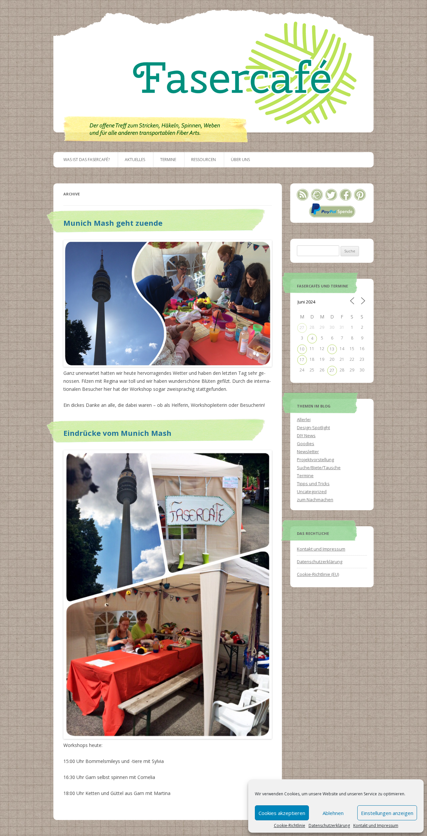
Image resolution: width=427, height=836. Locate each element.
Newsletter (308, 452)
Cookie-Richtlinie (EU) (318, 574)
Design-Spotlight (313, 428)
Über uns (240, 159)
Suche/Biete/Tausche (319, 468)
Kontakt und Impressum (375, 826)
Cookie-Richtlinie (289, 826)
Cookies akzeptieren (282, 813)
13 (332, 349)
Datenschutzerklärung (329, 826)
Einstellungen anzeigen (387, 813)
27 (302, 327)
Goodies (305, 444)
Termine (168, 159)
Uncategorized (312, 492)
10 (302, 349)
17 (302, 359)
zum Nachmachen (315, 500)
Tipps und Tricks (313, 484)
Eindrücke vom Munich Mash (117, 433)
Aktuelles (135, 159)
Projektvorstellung (315, 460)
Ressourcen (203, 159)
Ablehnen (333, 813)
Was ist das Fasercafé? (86, 159)
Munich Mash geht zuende (112, 223)
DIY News (306, 436)
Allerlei (304, 419)
